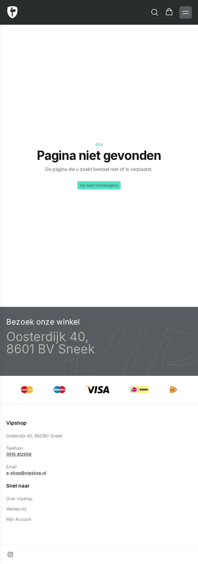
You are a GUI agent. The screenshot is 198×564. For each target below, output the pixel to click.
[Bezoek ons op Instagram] (10, 554)
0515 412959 (18, 454)
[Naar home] (12, 12)
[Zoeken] (155, 12)
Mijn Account (18, 519)
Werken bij (16, 508)
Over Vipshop (19, 498)
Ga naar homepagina (99, 185)
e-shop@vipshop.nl (26, 472)
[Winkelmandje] (169, 12)
